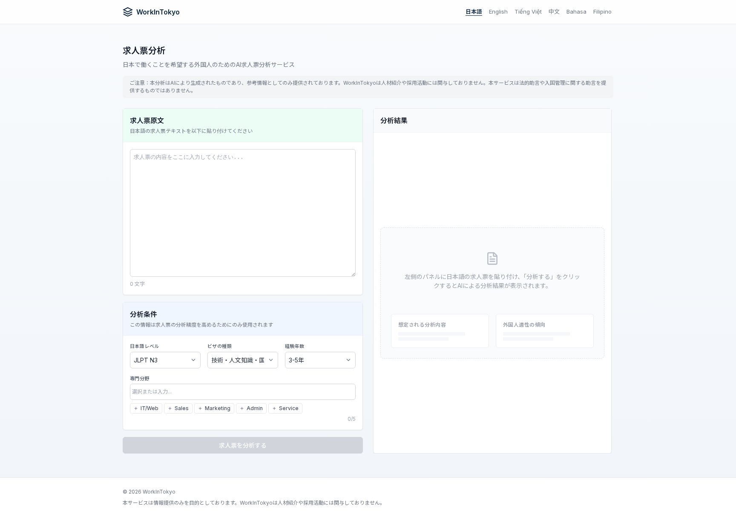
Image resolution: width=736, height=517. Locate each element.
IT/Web (149, 408)
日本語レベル (144, 346)
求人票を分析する (243, 445)
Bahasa (576, 11)
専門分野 (140, 379)
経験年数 (295, 346)
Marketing (217, 408)
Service (289, 408)
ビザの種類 (219, 346)
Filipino (602, 11)
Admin (255, 408)
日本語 (474, 11)
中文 (554, 11)
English (498, 11)
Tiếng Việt (528, 11)
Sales (182, 408)
